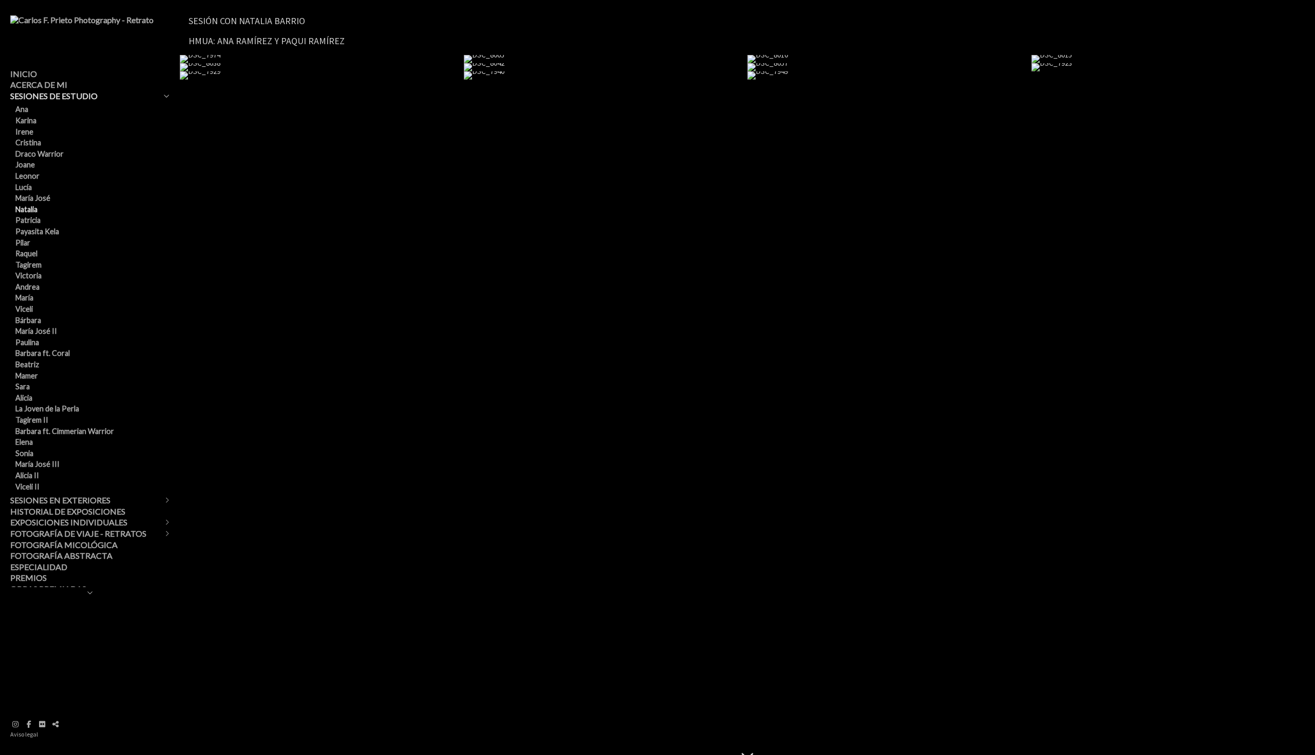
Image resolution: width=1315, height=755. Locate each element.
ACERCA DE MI (38, 84)
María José (32, 198)
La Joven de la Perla (47, 408)
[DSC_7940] (606, 75)
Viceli (24, 309)
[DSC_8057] (889, 67)
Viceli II (27, 486)
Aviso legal (24, 734)
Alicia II (27, 475)
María (24, 297)
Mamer (26, 375)
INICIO (23, 74)
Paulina (27, 342)
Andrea (27, 286)
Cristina (28, 142)
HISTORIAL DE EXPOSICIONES (67, 511)
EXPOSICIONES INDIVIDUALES (68, 522)
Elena (24, 442)
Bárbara (28, 320)
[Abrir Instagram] (15, 724)
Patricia (28, 220)
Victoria (28, 275)
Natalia (26, 209)
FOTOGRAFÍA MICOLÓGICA (64, 545)
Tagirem (28, 264)
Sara (22, 386)
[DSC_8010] (889, 59)
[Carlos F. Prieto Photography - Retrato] (82, 20)
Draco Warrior (39, 153)
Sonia (24, 453)
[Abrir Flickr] (42, 724)
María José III (37, 464)
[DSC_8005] (606, 59)
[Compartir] (55, 724)
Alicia (23, 397)
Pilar (22, 242)
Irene (24, 131)
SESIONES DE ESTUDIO (54, 96)
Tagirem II (31, 420)
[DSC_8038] (322, 67)
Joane (25, 164)
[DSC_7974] (322, 59)
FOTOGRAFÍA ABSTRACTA (61, 555)
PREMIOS (28, 577)
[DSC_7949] (889, 75)
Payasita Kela (37, 231)
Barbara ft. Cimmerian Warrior (64, 431)
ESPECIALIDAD (38, 567)
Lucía (23, 187)
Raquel (26, 253)
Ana (21, 109)
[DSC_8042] (606, 67)
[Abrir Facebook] (29, 724)
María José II (36, 331)
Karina (25, 120)
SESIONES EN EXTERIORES (60, 500)
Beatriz (27, 364)
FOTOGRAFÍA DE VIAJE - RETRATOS (78, 533)
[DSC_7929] (322, 75)
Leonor (27, 176)
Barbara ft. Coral (42, 353)
